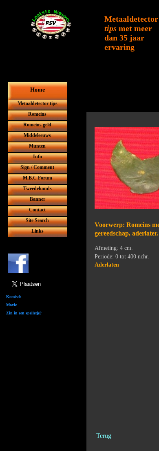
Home (37, 90)
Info (37, 156)
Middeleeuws (37, 135)
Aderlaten (107, 264)
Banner (37, 199)
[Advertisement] (79, 115)
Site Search (37, 220)
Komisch (14, 296)
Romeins (37, 114)
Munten (37, 146)
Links (37, 231)
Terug (103, 435)
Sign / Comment (37, 167)
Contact (37, 210)
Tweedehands (37, 188)
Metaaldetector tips (37, 103)
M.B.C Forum (37, 178)
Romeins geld (37, 125)
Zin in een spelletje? (24, 313)
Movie (11, 305)
